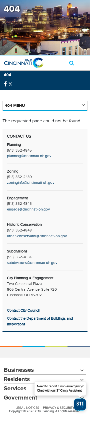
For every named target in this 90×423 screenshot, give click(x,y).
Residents (17, 379)
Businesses (19, 369)
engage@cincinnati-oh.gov (28, 209)
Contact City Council (23, 310)
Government (20, 397)
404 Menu (15, 105)
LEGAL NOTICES (27, 408)
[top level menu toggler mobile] (83, 63)
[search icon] (71, 63)
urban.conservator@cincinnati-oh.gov (37, 236)
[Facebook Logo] (5, 84)
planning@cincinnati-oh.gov (29, 156)
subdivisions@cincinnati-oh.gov (32, 263)
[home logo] (24, 63)
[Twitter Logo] (10, 84)
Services (15, 388)
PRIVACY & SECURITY (58, 408)
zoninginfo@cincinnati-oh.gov (30, 183)
